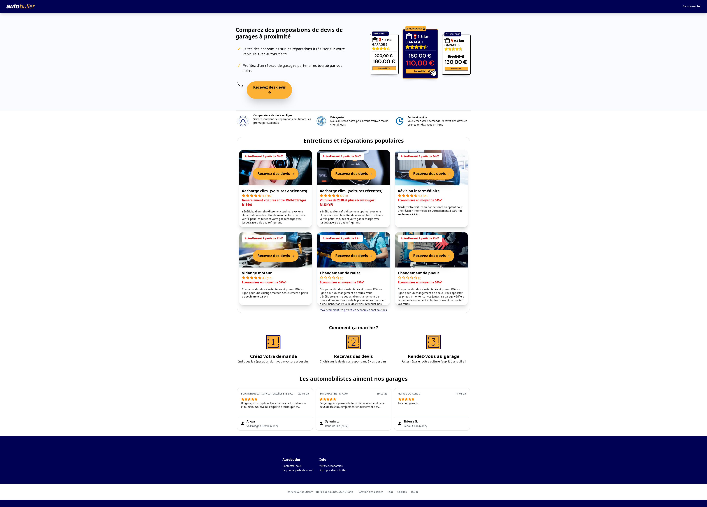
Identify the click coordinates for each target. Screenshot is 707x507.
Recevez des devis (269, 87)
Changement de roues (340, 272)
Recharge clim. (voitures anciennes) (274, 190)
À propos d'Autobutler (333, 470)
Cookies (402, 492)
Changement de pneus (418, 272)
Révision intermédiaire (419, 190)
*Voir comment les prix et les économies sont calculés (353, 310)
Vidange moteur (257, 272)
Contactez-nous (292, 466)
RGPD (414, 492)
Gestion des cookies (371, 492)
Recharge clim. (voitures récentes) (351, 190)
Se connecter (692, 6)
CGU (390, 492)
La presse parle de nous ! (298, 470)
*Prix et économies (331, 466)
